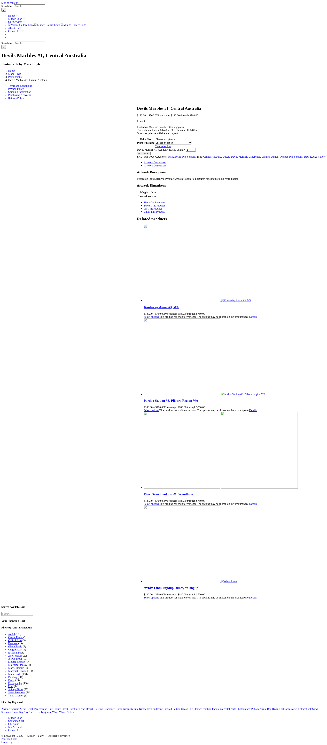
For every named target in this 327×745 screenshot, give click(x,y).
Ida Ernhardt (15, 652)
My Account (15, 727)
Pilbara (255, 709)
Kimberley (145, 709)
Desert (226, 156)
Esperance (109, 709)
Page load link (9, 739)
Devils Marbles (239, 156)
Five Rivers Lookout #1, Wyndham (168, 494)
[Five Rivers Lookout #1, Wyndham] (235, 450)
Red (306, 156)
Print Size (145, 139)
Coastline (74, 709)
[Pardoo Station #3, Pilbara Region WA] (235, 357)
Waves (62, 712)
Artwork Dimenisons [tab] (155, 165)
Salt (309, 709)
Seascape (6, 712)
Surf (31, 712)
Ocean (184, 709)
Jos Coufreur (15, 658)
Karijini (134, 709)
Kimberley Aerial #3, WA (161, 307)
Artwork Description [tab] (155, 162)
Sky (26, 712)
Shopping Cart (16, 720)
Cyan (82, 709)
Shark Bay (17, 712)
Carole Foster (15, 637)
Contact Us (14, 730)
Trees (37, 712)
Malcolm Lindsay (17, 664)
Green (126, 709)
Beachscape (40, 709)
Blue (50, 709)
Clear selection (163, 146)
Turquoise (46, 712)
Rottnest (302, 709)
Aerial (11, 634)
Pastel (11, 680)
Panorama (217, 709)
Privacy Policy (16, 88)
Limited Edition (270, 156)
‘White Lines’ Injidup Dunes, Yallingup (171, 588)
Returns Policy (16, 98)
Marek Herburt (16, 667)
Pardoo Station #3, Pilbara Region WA (171, 400)
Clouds (57, 709)
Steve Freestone (16, 692)
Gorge (118, 709)
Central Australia (212, 156)
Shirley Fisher (15, 689)
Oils (191, 709)
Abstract (5, 709)
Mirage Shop (15, 717)
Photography (189, 156)
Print (10, 686)
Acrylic (15, 709)
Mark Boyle (174, 156)
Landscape (254, 156)
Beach (30, 709)
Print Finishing (145, 142)
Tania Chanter (15, 695)
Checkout (13, 724)
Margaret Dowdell (18, 671)
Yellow (322, 156)
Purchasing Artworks (19, 95)
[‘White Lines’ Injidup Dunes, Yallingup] (235, 544)
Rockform (284, 709)
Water (55, 712)
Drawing (98, 709)
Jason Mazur (15, 655)
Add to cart (143, 153)
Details (253, 316)
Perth (233, 709)
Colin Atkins (15, 640)
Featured (13, 643)
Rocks (313, 156)
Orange (284, 156)
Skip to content (9, 2)
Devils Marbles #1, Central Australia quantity (161, 149)
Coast (65, 709)
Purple (262, 709)
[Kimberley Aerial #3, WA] (235, 263)
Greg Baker (14, 649)
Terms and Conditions (20, 85)
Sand (315, 709)
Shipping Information (19, 91)
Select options (151, 316)
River (275, 709)
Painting (12, 677)
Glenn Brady (15, 646)
